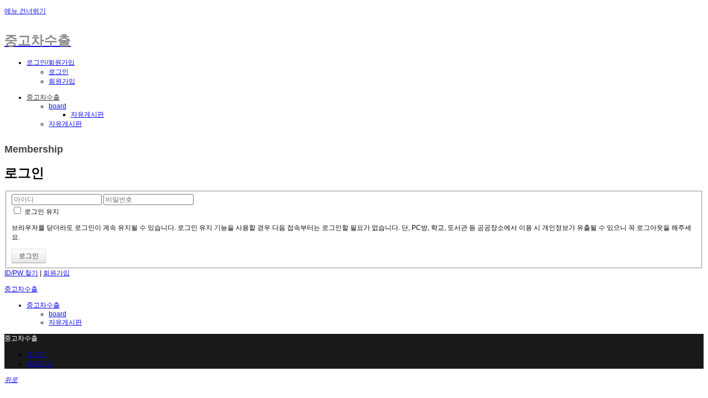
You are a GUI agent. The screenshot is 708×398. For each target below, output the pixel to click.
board (57, 106)
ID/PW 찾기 (21, 273)
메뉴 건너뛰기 (25, 11)
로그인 (59, 72)
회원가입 (62, 81)
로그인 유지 (41, 212)
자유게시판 (87, 114)
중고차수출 (43, 97)
